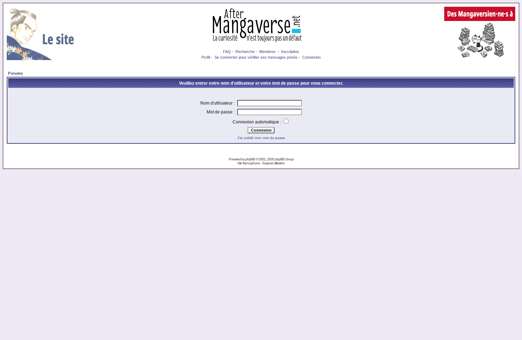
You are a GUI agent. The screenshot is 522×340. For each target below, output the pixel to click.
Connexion (311, 57)
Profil (205, 57)
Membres (267, 51)
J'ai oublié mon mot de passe (261, 138)
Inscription (290, 51)
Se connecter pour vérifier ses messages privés (256, 57)
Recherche (245, 51)
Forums (15, 73)
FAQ (227, 51)
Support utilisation (273, 163)
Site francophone (248, 163)
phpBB (250, 159)
